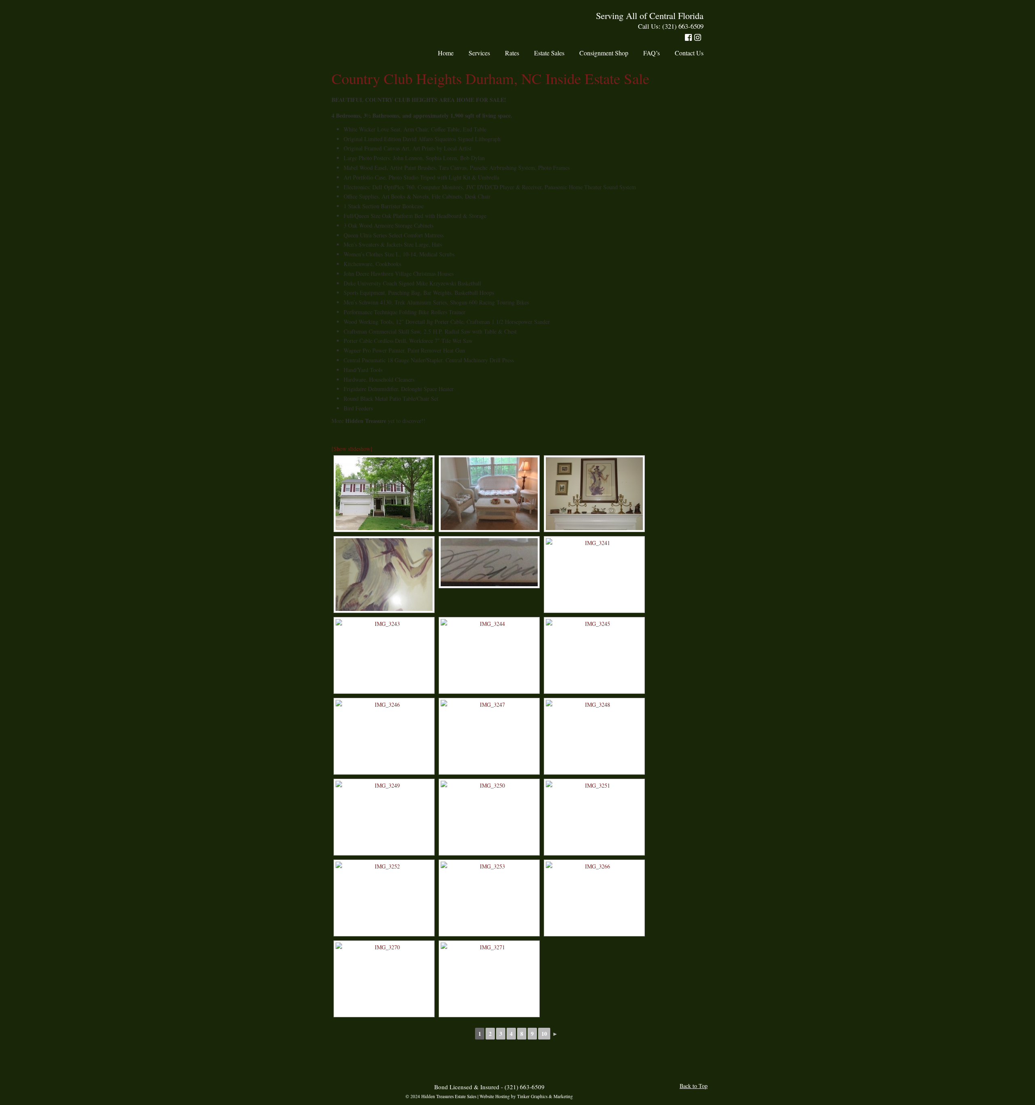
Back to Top (694, 1086)
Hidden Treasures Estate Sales (367, 24)
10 (544, 1033)
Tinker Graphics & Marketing (545, 1096)
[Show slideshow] (352, 448)
